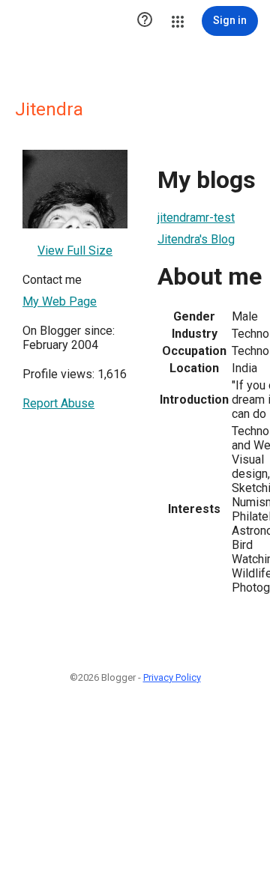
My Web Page (59, 301)
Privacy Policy (172, 677)
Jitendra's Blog (196, 239)
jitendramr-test (196, 217)
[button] (145, 21)
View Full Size (75, 250)
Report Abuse (58, 403)
